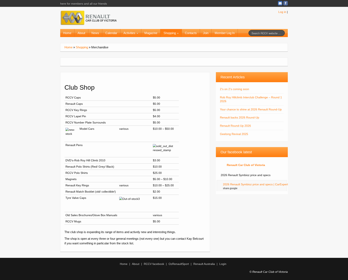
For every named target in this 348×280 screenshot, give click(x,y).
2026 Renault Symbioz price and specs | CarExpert (255, 184)
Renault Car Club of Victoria (246, 165)
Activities (129, 33)
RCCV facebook (154, 263)
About (81, 33)
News (95, 33)
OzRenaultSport (179, 263)
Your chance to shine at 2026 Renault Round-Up (251, 109)
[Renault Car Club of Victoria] (88, 17)
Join (205, 33)
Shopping (170, 33)
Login (222, 263)
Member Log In (225, 33)
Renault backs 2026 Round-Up (239, 117)
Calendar (111, 33)
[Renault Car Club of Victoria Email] (280, 3)
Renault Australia (204, 263)
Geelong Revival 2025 (234, 134)
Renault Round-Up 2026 (235, 125)
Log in (282, 11)
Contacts (191, 33)
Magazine (150, 33)
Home (67, 33)
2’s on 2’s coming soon (234, 89)
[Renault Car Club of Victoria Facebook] (285, 3)
